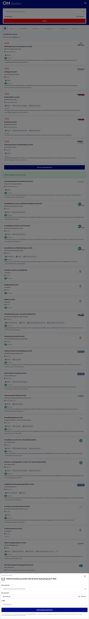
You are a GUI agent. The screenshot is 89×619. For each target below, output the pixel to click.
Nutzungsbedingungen (31, 614)
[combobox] (43, 589)
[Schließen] (85, 576)
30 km (82, 596)
